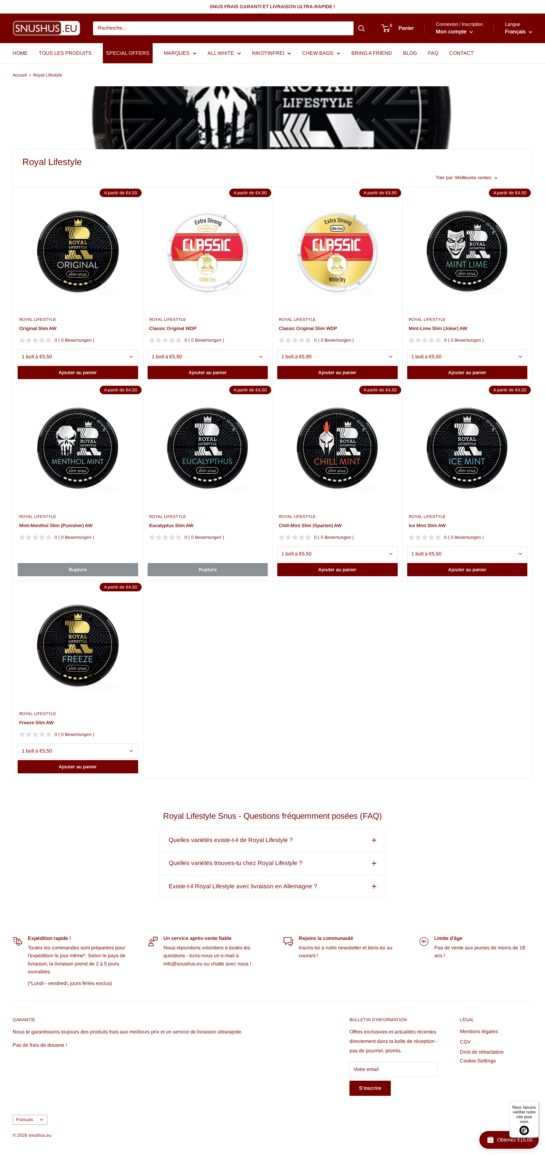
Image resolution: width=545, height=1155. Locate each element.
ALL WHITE (221, 53)
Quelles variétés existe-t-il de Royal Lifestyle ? (231, 840)
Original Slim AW (37, 328)
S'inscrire (370, 1088)
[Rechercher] (361, 28)
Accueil (20, 74)
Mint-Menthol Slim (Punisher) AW (55, 525)
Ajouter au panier (78, 372)
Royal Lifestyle (47, 74)
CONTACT (461, 53)
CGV (465, 1041)
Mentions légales (479, 1031)
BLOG (410, 53)
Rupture (78, 569)
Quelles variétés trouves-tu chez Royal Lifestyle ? (235, 863)
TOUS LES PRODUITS (65, 53)
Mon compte (452, 32)
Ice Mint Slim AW (427, 525)
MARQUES (177, 53)
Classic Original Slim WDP (308, 328)
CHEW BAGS (317, 53)
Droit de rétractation (482, 1052)
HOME (20, 53)
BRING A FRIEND (371, 53)
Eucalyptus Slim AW (171, 525)
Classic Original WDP (172, 328)
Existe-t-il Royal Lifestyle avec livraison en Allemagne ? (243, 886)
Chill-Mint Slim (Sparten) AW (310, 525)
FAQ (433, 53)
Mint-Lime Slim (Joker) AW (438, 328)
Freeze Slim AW (36, 722)
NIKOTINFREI (268, 53)
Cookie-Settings (478, 1060)
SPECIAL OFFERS (127, 53)
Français (24, 1119)
